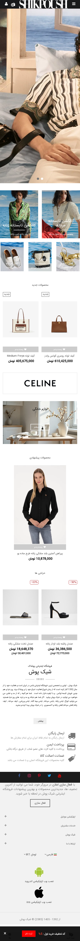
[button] (42, 179)
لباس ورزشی (24, 701)
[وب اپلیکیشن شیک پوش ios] (39, 892)
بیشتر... (40, 721)
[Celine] (40, 383)
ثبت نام (28, 934)
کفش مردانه (68, 705)
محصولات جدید (40, 285)
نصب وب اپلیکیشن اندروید (39, 881)
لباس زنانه (59, 701)
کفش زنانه (59, 705)
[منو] (73, 4)
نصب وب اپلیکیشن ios (39, 902)
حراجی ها (40, 573)
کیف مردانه (13, 701)
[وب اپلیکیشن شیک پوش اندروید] (39, 871)
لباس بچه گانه (36, 701)
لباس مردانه (49, 701)
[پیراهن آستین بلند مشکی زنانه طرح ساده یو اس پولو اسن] (40, 504)
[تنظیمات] (6, 4)
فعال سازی (40, 803)
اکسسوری (48, 705)
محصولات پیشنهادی (40, 458)
